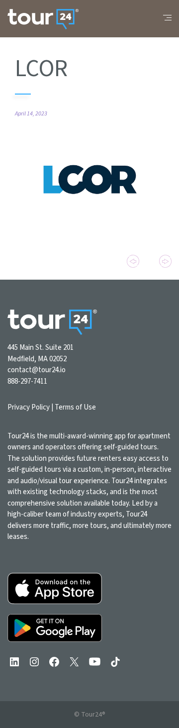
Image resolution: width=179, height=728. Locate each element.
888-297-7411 (27, 381)
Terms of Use (75, 407)
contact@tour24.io (36, 370)
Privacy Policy (28, 407)
